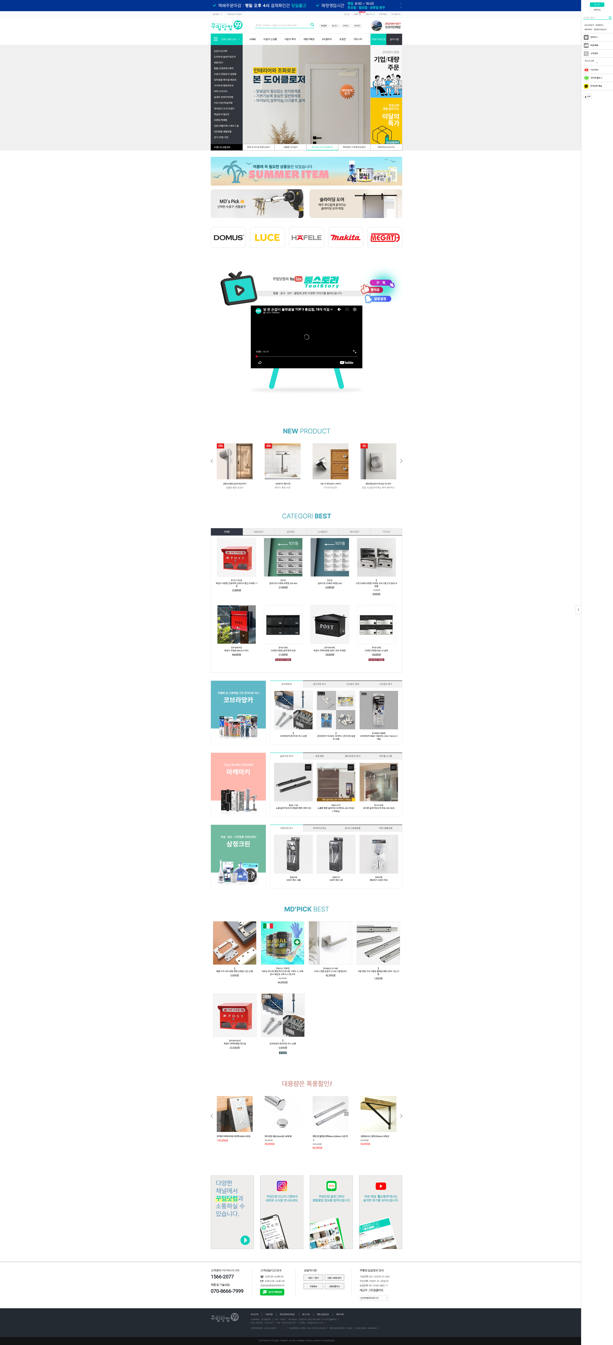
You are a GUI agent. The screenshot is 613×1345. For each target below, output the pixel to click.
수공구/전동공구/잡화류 (225, 74)
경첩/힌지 (218, 62)
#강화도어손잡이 (600, 29)
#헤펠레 (324, 26)
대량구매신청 (378, 39)
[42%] (283, 461)
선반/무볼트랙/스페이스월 (226, 126)
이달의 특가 (290, 39)
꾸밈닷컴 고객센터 (234, 14)
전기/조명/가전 (221, 137)
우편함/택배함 (220, 120)
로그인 (347, 14)
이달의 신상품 (270, 39)
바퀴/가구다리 (220, 91)
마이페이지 (396, 14)
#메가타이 (588, 29)
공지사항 (394, 39)
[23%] (235, 461)
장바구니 (370, 14)
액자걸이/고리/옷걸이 (224, 108)
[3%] (378, 461)
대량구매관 (309, 39)
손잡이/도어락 (220, 51)
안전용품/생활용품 (222, 131)
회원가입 (357, 14)
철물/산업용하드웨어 (224, 68)
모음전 (342, 39)
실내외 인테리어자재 (223, 97)
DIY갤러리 (327, 39)
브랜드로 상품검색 (222, 147)
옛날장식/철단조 (221, 114)
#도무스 (335, 26)
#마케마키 (599, 25)
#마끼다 (357, 26)
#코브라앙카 (589, 25)
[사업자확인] (281, 1328)
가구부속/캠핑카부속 (224, 85)
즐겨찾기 (216, 14)
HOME (253, 39)
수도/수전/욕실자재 (223, 103)
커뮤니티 (358, 39)
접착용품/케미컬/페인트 (225, 80)
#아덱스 (346, 26)
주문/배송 (383, 14)
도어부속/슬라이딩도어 (225, 57)
